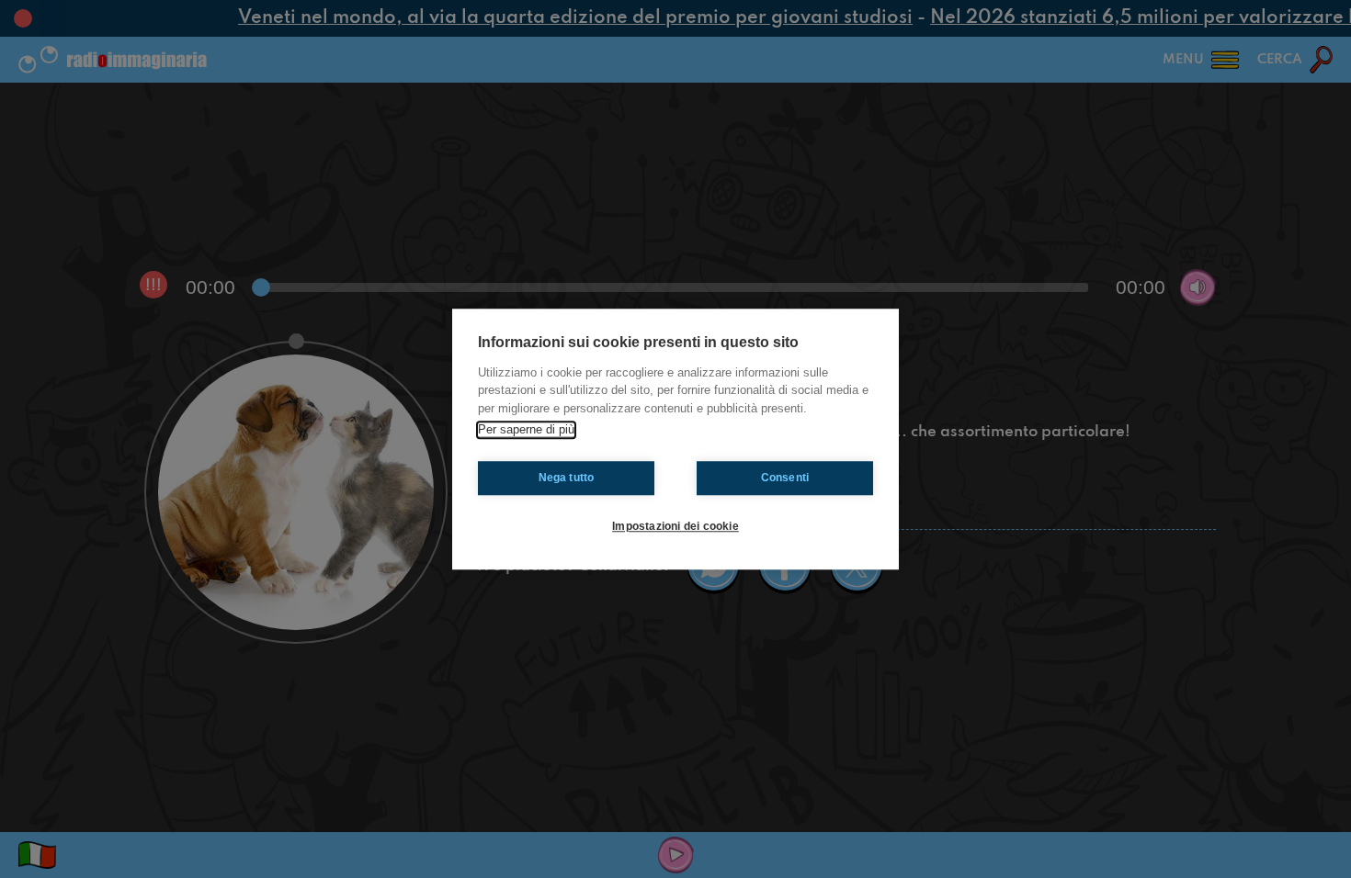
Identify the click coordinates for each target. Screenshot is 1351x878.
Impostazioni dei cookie (675, 526)
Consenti (785, 477)
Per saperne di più (526, 429)
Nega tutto (567, 477)
